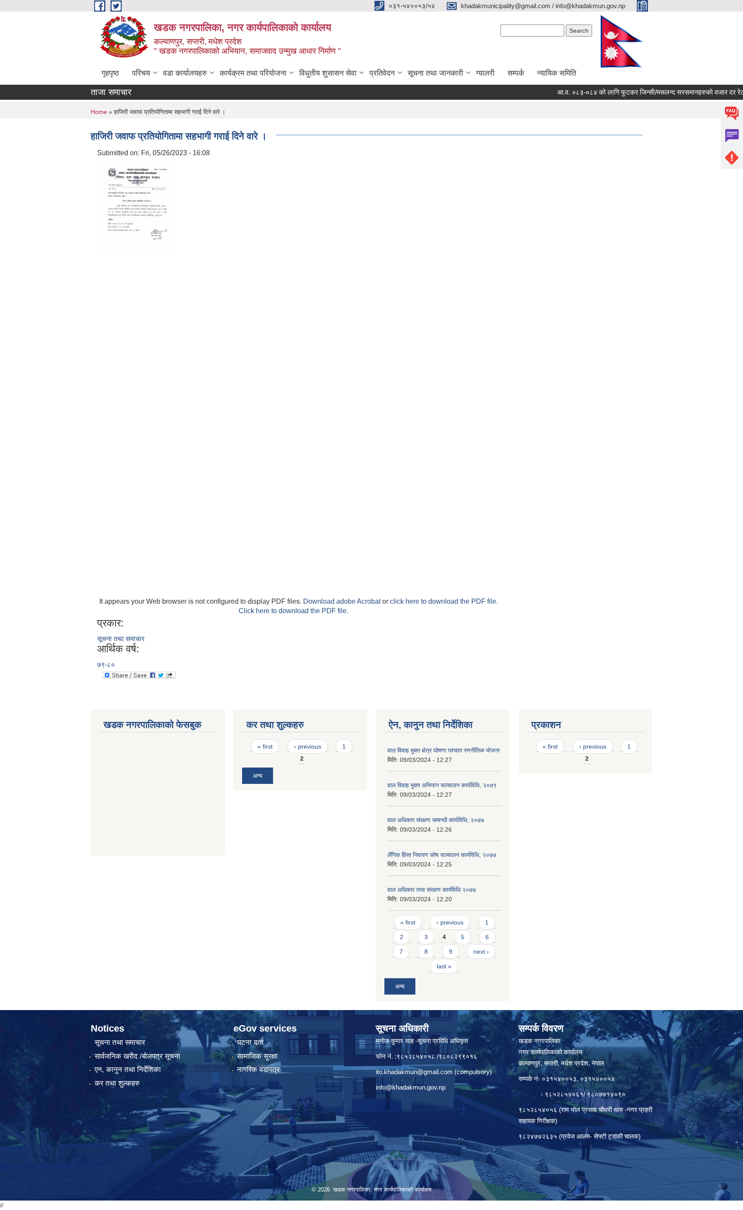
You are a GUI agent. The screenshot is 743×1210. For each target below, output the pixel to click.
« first (265, 746)
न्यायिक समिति (556, 73)
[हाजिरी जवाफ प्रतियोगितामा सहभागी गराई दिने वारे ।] (135, 206)
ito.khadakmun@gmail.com (414, 1071)
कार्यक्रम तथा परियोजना (253, 73)
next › (481, 951)
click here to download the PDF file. (444, 601)
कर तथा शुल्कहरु (117, 1083)
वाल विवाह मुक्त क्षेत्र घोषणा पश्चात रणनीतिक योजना (443, 750)
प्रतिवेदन (382, 73)
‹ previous (307, 746)
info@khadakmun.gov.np (410, 1087)
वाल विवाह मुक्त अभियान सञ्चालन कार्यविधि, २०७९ (442, 785)
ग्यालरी (485, 73)
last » (444, 966)
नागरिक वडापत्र (258, 1070)
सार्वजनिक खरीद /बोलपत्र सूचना (137, 1056)
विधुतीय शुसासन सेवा (327, 73)
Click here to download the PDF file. (293, 610)
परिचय (141, 73)
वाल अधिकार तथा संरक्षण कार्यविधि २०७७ (431, 889)
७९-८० (106, 664)
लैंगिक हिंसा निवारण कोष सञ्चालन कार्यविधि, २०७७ (441, 854)
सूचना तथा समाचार (120, 638)
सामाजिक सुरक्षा (257, 1056)
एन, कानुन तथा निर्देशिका (128, 1070)
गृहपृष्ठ (110, 73)
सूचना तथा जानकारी (435, 73)
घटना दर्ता (250, 1042)
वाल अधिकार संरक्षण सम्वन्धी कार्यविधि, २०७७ (435, 820)
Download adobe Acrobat (342, 601)
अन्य (257, 775)
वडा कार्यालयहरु (185, 73)
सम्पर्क (515, 73)
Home (99, 111)
